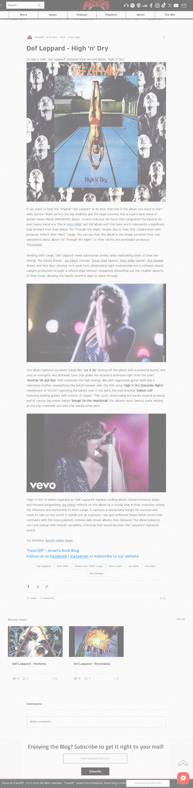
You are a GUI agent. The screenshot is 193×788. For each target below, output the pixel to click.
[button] (148, 310)
